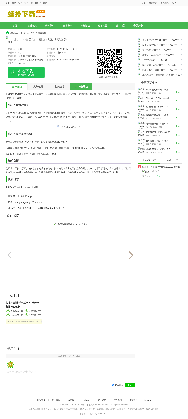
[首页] (28, 14)
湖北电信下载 (17, 310)
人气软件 (38, 86)
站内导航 (176, 3)
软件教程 (32, 25)
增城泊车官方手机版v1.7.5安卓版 (158, 149)
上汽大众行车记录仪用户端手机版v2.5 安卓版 (159, 75)
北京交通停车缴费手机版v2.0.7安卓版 (159, 69)
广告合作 (118, 400)
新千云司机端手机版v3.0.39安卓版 (158, 55)
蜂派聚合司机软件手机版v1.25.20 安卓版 (157, 89)
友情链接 (134, 400)
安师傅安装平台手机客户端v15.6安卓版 (157, 140)
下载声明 (86, 400)
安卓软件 (50, 25)
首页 (143, 3)
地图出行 (42, 33)
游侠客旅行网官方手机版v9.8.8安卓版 (159, 45)
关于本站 (56, 400)
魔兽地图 (103, 25)
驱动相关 (120, 25)
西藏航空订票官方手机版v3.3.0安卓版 (157, 115)
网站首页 (41, 400)
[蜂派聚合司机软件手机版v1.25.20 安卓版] (147, 174)
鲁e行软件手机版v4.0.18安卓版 (156, 50)
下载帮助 (70, 400)
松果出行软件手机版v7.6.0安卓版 (158, 123)
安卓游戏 (67, 25)
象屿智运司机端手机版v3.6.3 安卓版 (159, 65)
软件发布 (102, 400)
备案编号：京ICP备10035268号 (94, 414)
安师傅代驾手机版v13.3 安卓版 (158, 132)
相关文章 (60, 86)
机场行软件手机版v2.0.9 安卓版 (157, 106)
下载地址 (83, 86)
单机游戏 (85, 25)
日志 (16, 179)
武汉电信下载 (35, 310)
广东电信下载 (35, 314)
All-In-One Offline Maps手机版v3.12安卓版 (158, 98)
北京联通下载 (17, 314)
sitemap (147, 400)
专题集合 (165, 3)
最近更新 (153, 3)
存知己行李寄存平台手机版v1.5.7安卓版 (160, 40)
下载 (178, 92)
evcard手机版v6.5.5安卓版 (154, 60)
